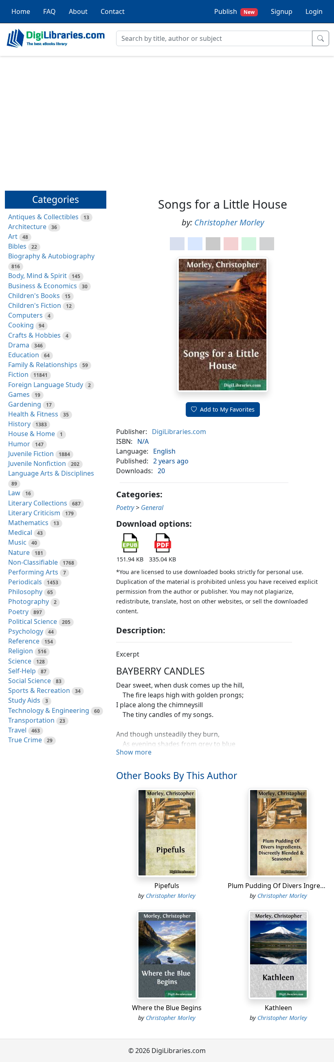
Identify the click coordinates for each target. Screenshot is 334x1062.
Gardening (24, 404)
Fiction (18, 374)
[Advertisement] (167, 119)
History (19, 423)
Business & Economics (42, 285)
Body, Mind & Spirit (37, 275)
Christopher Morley (229, 222)
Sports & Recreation (39, 690)
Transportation (31, 720)
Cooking (21, 325)
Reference (24, 641)
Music (17, 542)
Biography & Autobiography (51, 256)
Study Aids (24, 700)
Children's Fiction (34, 305)
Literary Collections (37, 503)
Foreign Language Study (45, 384)
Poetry (18, 611)
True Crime (25, 739)
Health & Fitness (33, 414)
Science (19, 661)
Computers (25, 315)
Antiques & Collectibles (43, 216)
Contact (113, 11)
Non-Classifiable (33, 562)
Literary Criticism (34, 512)
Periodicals (25, 581)
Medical (20, 532)
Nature (19, 552)
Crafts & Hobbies (34, 335)
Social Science (29, 680)
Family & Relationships (42, 364)
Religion (20, 650)
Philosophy (25, 591)
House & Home (31, 433)
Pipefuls (166, 885)
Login (314, 11)
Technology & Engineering (48, 710)
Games (19, 394)
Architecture (27, 226)
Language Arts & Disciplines (51, 473)
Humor (19, 443)
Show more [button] (134, 752)
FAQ (49, 11)
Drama (18, 345)
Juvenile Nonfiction (37, 463)
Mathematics (28, 522)
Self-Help (22, 670)
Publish (234, 11)
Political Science (32, 621)
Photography (28, 601)
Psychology (25, 631)
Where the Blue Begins (167, 1007)
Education (23, 354)
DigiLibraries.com (179, 431)
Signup (281, 11)
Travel (17, 730)
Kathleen (278, 1007)
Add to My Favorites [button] (227, 409)
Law (14, 492)
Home (20, 11)
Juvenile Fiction (31, 453)
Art (13, 236)
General (152, 507)
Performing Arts (33, 572)
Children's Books (34, 295)
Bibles (17, 246)
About (78, 11)
